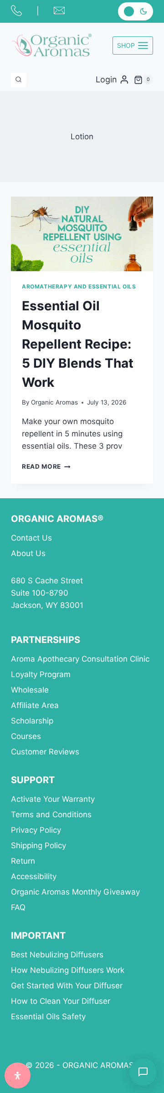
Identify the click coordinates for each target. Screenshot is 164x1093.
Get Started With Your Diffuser (67, 985)
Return (23, 860)
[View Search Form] (18, 79)
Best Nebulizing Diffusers (57, 954)
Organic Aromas (54, 402)
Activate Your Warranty (53, 799)
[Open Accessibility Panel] (18, 1075)
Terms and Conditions (51, 814)
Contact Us (31, 537)
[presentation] (82, 234)
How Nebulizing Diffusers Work (67, 970)
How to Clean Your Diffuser (60, 1001)
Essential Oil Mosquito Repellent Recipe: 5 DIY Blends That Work (77, 344)
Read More (46, 466)
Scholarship (32, 720)
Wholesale (30, 689)
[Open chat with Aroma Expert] (143, 1072)
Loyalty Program (41, 674)
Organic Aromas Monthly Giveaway (75, 891)
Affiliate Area (35, 705)
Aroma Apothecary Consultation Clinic (80, 658)
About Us (28, 553)
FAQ (18, 907)
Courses (26, 736)
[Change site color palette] (135, 11)
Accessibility (33, 876)
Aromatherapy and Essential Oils (79, 286)
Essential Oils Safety (48, 1016)
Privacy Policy (36, 830)
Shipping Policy (38, 845)
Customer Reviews (45, 751)
